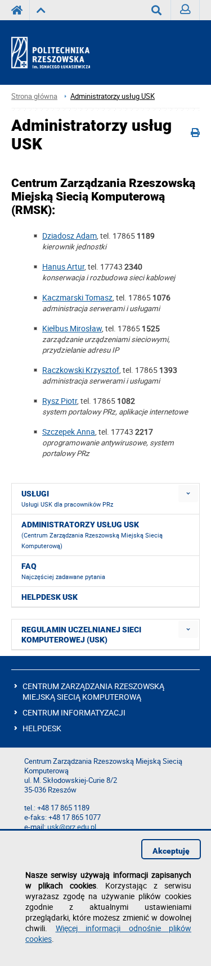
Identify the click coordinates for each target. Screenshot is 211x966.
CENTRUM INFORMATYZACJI (74, 712)
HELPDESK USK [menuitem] (49, 597)
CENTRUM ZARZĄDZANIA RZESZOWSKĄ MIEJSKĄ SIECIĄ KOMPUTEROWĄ (93, 691)
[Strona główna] (60, 53)
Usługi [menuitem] (67, 498)
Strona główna (34, 96)
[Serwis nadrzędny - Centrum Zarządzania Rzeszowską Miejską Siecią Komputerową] (40, 10)
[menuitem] (188, 493)
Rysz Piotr (59, 400)
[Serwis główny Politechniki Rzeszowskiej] (20, 10)
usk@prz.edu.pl (71, 827)
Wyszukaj (156, 10)
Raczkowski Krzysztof (80, 369)
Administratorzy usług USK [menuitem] (92, 535)
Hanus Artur (63, 266)
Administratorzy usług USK (112, 96)
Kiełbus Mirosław (72, 328)
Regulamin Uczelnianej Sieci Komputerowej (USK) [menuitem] (81, 634)
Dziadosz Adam (69, 235)
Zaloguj (185, 10)
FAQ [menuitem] (63, 571)
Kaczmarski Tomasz (77, 297)
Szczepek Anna (68, 431)
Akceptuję (171, 850)
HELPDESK (42, 728)
